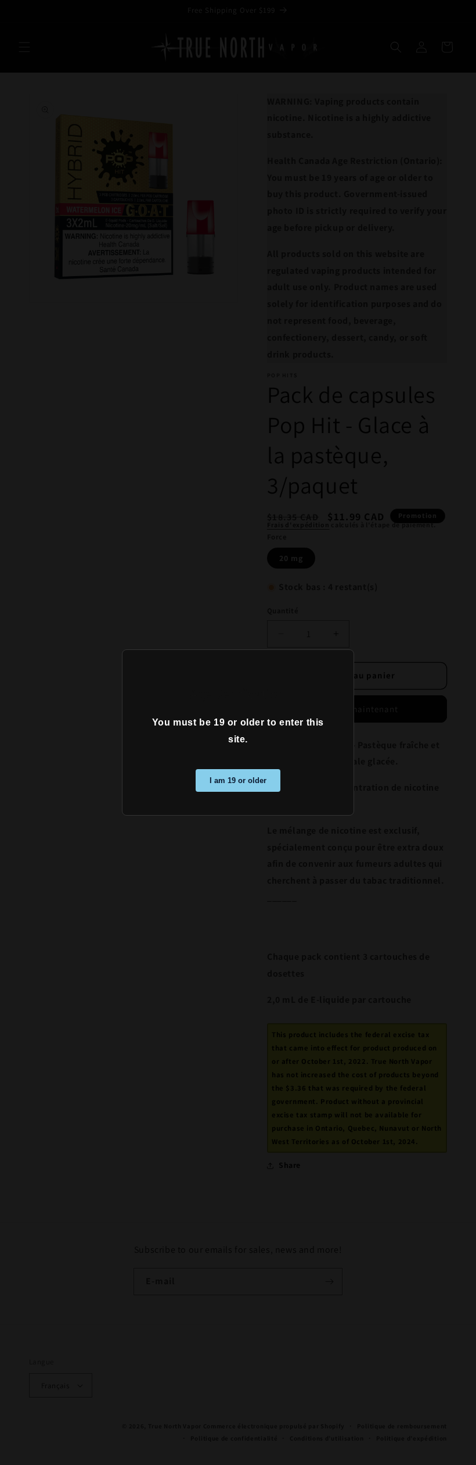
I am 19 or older (238, 780)
